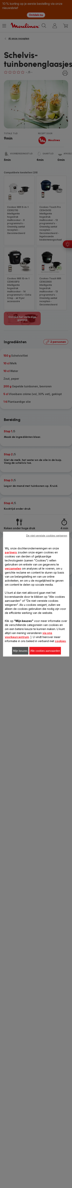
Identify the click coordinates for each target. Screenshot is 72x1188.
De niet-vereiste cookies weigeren (46, 535)
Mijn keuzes (20, 650)
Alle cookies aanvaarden (45, 650)
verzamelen (13, 568)
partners (11, 552)
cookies (60, 641)
